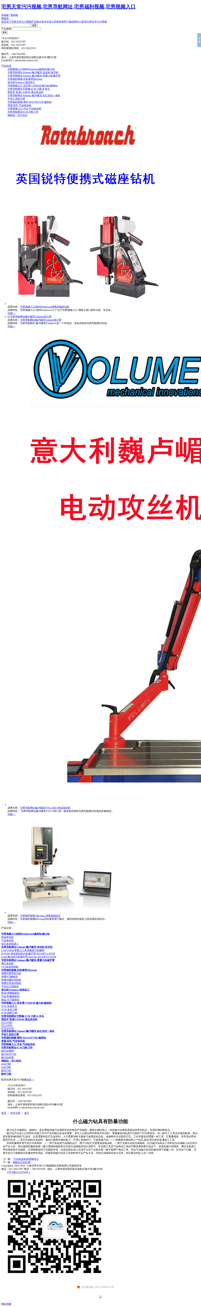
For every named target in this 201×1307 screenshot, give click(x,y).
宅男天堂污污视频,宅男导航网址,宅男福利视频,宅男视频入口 (68, 6)
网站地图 (6, 1304)
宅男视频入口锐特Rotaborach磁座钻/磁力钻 (31, 69)
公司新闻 (57, 21)
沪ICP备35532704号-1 (18, 1172)
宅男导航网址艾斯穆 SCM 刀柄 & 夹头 (29, 89)
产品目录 (6, 66)
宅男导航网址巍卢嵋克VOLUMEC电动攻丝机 (45, 807)
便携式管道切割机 (11, 983)
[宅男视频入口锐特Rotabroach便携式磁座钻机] (87, 303)
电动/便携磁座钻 (10, 993)
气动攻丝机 (7, 940)
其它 (26, 1113)
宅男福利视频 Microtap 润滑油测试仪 (40, 915)
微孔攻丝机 (7, 963)
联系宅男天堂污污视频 (94, 21)
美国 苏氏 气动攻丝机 (19, 105)
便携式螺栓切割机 (11, 980)
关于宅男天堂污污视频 (18, 21)
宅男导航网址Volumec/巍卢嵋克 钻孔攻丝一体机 (34, 95)
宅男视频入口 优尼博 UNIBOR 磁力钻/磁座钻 (33, 85)
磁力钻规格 (7, 1051)
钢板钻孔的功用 (21, 1162)
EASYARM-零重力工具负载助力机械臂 (22, 950)
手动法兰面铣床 (10, 986)
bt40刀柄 (6, 1067)
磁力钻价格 (7, 1057)
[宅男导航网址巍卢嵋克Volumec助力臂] (30, 316)
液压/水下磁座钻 (10, 999)
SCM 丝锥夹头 (9, 1006)
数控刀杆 (6, 1070)
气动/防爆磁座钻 (10, 996)
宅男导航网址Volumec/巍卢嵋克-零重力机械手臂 (34, 75)
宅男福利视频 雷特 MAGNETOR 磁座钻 (30, 102)
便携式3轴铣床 (9, 976)
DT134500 (6, 1025)
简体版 (5, 15)
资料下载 (67, 21)
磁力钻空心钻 (8, 1054)
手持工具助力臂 (16, 98)
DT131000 (6, 1022)
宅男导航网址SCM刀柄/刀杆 (23, 112)
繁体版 (14, 15)
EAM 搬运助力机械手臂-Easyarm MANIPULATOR (28, 957)
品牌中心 (77, 21)
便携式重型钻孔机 (11, 973)
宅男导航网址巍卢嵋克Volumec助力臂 (41, 320)
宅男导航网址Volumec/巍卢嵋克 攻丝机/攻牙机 (33, 72)
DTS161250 (7, 1028)
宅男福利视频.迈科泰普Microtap (25, 79)
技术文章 (46, 21)
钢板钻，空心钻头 (18, 115)
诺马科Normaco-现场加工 (21, 82)
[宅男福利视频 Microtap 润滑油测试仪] (65, 912)
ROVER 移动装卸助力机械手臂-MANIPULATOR (28, 953)
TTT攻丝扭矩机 (10, 966)
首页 (3, 21)
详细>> (11, 313)
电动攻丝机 (7, 937)
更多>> (30, 1079)
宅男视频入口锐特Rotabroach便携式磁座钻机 (44, 306)
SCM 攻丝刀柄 (9, 1009)
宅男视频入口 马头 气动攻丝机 (24, 108)
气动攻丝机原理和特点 (26, 1159)
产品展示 (36, 21)
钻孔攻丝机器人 (10, 943)
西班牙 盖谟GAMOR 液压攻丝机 (25, 92)
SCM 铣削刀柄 (9, 1012)
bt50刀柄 (6, 1064)
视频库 (5, 18)
